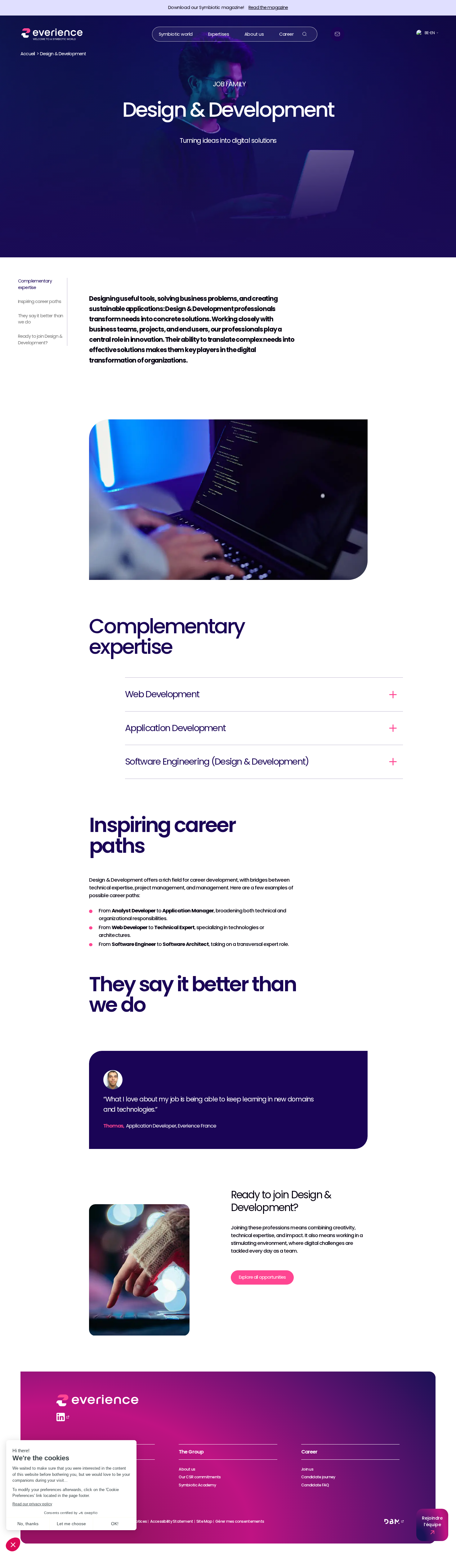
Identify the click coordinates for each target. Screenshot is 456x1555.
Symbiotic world (176, 34)
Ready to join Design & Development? (40, 339)
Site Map (204, 1521)
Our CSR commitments (200, 1477)
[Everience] (50, 34)
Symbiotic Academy (197, 1485)
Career (286, 34)
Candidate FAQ (315, 1485)
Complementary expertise (35, 284)
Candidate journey (318, 1477)
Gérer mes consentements (239, 1521)
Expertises (218, 34)
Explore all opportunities (262, 1277)
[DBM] (392, 1521)
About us (254, 34)
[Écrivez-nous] (337, 34)
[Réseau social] (60, 1417)
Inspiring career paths (40, 301)
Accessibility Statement (171, 1521)
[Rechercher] (304, 34)
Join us (307, 1469)
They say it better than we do (40, 319)
